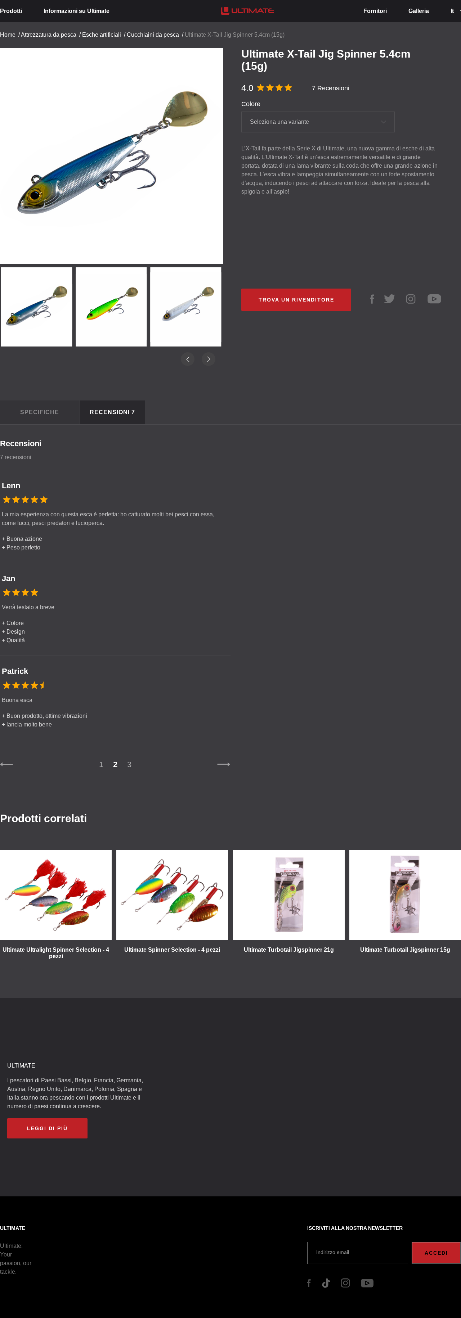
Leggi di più (47, 1128)
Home (7, 35)
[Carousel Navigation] (115, 153)
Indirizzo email (332, 1252)
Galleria (418, 11)
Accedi (436, 1253)
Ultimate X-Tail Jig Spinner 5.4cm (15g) (235, 35)
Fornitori (375, 11)
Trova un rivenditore (296, 300)
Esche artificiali (101, 35)
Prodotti (11, 11)
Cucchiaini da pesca (153, 35)
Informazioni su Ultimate (76, 11)
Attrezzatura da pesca (48, 35)
